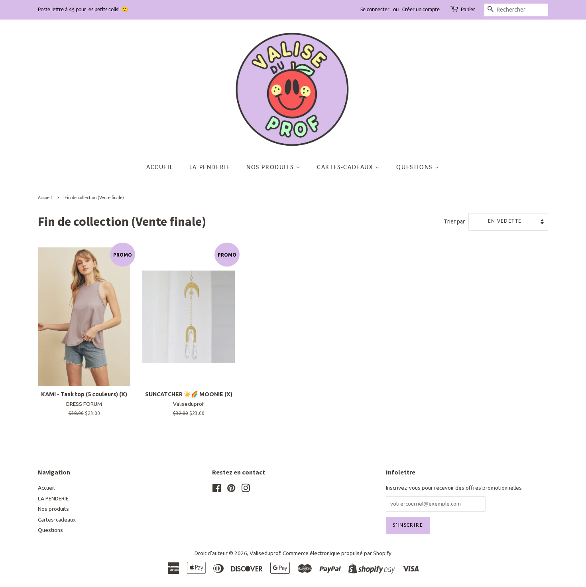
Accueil (159, 167)
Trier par (454, 221)
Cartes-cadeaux (346, 167)
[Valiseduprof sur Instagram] (245, 489)
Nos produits (271, 167)
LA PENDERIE (209, 167)
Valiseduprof (265, 553)
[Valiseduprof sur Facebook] (216, 489)
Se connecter (374, 10)
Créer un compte (421, 10)
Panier (468, 10)
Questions (415, 167)
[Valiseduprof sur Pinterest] (231, 489)
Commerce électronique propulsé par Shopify (337, 553)
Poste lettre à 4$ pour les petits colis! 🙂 (83, 10)
